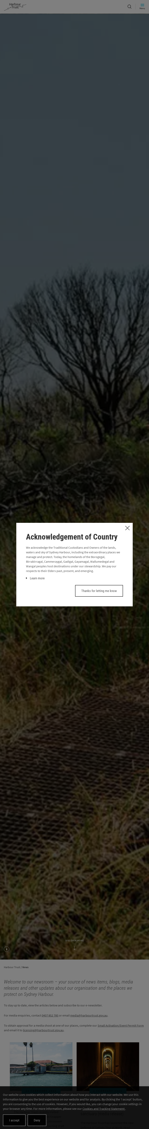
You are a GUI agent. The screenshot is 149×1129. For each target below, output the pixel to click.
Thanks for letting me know (99, 591)
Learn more (37, 578)
